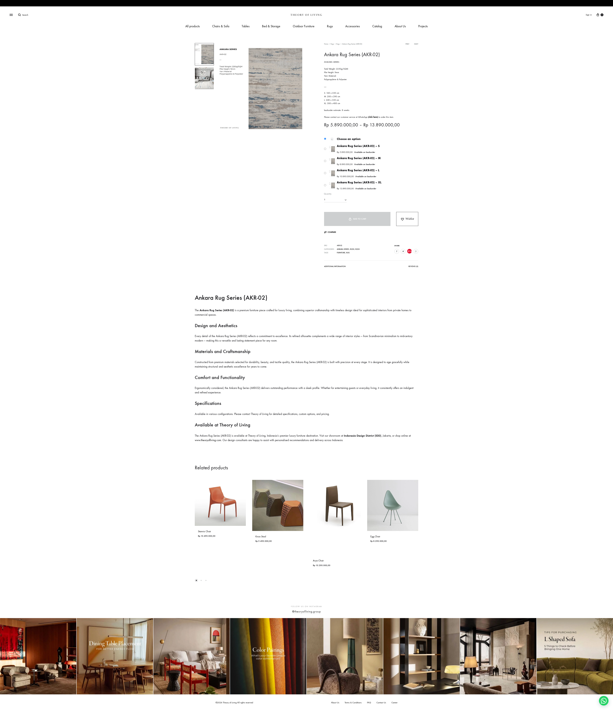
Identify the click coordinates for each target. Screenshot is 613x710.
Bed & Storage (271, 26)
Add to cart (359, 219)
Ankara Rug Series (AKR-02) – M (359, 158)
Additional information (335, 266)
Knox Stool (260, 536)
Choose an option (349, 139)
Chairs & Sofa (220, 26)
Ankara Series (343, 249)
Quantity (327, 193)
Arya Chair (318, 560)
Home (326, 44)
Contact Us (381, 702)
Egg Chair (375, 536)
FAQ (369, 702)
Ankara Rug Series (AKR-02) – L (358, 170)
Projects (423, 26)
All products (192, 26)
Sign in (589, 14)
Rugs (330, 26)
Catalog (377, 26)
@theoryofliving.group (306, 611)
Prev (407, 44)
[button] (330, 232)
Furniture (341, 253)
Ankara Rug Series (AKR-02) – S (358, 146)
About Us (400, 26)
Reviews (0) (413, 266)
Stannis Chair (204, 531)
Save (411, 251)
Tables (246, 26)
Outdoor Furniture (303, 26)
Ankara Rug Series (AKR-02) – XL (359, 182)
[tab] (335, 267)
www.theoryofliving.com (208, 440)
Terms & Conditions (353, 702)
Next (416, 44)
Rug (348, 253)
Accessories (352, 26)
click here (373, 117)
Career (394, 702)
